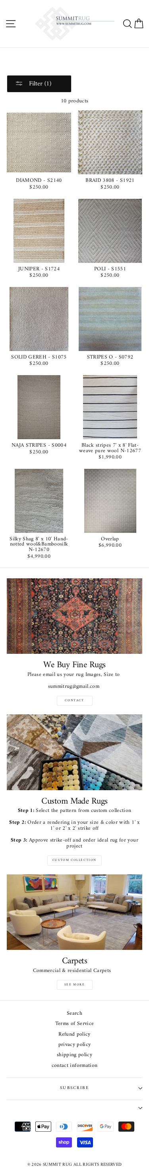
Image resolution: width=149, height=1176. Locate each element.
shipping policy (74, 1055)
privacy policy (74, 1045)
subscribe (74, 1088)
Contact (74, 700)
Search (74, 1013)
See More (74, 984)
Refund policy (74, 1034)
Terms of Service (74, 1024)
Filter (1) (39, 83)
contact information (74, 1065)
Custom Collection (74, 860)
